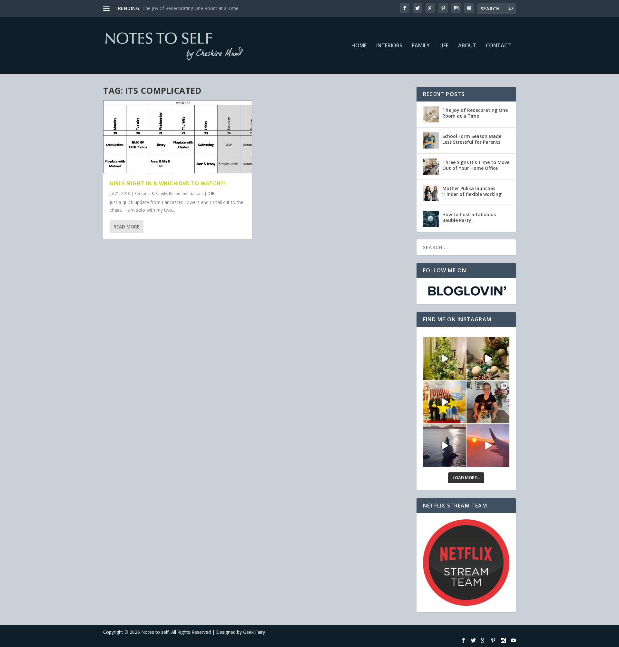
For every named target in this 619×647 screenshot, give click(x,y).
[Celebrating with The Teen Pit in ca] (488, 402)
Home (359, 46)
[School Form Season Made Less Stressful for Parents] (431, 140)
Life (443, 46)
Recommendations (186, 193)
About (467, 46)
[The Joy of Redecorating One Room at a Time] (431, 114)
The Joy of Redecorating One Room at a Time (190, 8)
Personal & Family (150, 193)
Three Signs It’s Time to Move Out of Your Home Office (475, 165)
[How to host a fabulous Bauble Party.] (431, 219)
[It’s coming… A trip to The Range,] (488, 358)
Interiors (389, 46)
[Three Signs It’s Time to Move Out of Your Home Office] (431, 167)
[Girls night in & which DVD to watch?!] (177, 137)
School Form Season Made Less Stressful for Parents (471, 139)
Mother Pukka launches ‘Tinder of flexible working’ (472, 191)
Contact (498, 46)
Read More (126, 227)
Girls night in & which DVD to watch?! (167, 183)
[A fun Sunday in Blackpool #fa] (444, 402)
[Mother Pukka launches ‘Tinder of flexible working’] (431, 193)
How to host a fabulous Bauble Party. (469, 217)
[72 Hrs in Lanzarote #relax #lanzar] (488, 445)
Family (421, 46)
